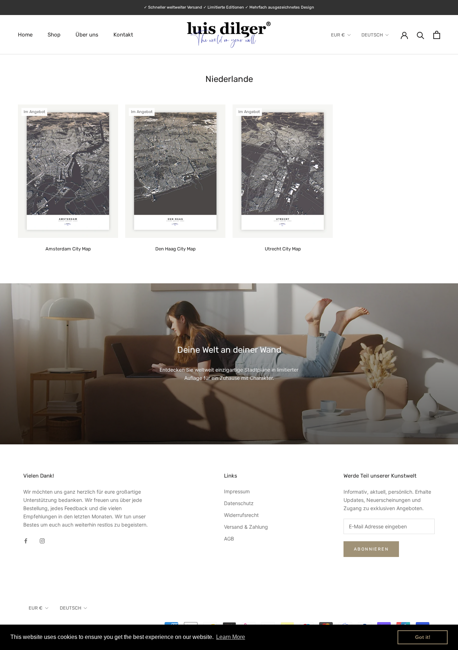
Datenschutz (239, 503)
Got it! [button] (422, 637)
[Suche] (420, 35)
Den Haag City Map (175, 248)
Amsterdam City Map (68, 248)
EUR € (338, 35)
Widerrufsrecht (241, 515)
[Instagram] (42, 540)
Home (25, 34)
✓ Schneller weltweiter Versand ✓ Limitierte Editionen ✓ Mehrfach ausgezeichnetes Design (229, 7)
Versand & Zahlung (246, 527)
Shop (54, 34)
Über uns (86, 34)
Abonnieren (371, 549)
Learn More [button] (230, 637)
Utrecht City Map (283, 248)
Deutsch (372, 35)
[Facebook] (25, 540)
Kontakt (123, 34)
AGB (229, 539)
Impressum (237, 491)
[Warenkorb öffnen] (436, 35)
